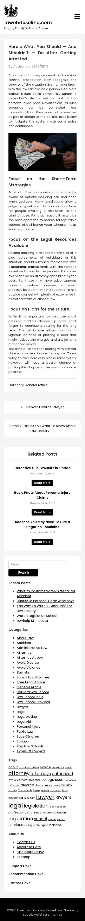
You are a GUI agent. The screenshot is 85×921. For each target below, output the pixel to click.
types (44, 825)
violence (55, 825)
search (61, 819)
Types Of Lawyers (31, 751)
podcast (61, 806)
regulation (20, 818)
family (12, 790)
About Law (25, 638)
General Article (36, 385)
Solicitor (23, 741)
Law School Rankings (33, 702)
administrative (29, 767)
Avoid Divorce (28, 662)
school (40, 819)
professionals (18, 812)
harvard (55, 790)
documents (44, 785)
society (28, 825)
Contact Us (26, 842)
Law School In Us (30, 697)
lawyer (45, 797)
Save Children (28, 736)
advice (45, 767)
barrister (22, 780)
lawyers (63, 797)
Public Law (25, 731)
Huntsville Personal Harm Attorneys (45, 601)
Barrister (24, 672)
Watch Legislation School (37, 615)
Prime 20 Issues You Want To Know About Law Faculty (42, 428)
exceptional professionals (28, 267)
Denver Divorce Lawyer (45, 407)
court (59, 779)
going (45, 790)
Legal (21, 711)
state (36, 825)
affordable (58, 767)
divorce (27, 785)
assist (68, 767)
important (29, 798)
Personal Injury (28, 726)
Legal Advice (27, 716)
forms (36, 790)
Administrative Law (32, 647)
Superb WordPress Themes (42, 915)
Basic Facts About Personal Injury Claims (42, 495)
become (35, 780)
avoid (12, 780)
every (57, 785)
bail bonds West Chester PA (49, 224)
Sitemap (23, 857)
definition (70, 780)
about (13, 767)
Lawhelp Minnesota (32, 620)
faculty (66, 785)
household (15, 798)
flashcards (25, 790)
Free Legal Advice (31, 682)
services (15, 824)
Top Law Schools (30, 746)
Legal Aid (24, 721)
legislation (36, 805)
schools (52, 819)
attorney (19, 773)
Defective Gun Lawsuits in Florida (42, 468)
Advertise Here (29, 847)
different (14, 785)
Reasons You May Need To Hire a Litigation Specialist (42, 524)
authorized (62, 774)
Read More (42, 483)
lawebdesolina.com (28, 22)
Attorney (24, 652)
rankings (35, 812)
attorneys (41, 774)
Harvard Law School (33, 692)
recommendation (54, 812)
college (47, 779)
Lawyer (22, 706)
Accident (24, 642)
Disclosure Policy (30, 852)
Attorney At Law (30, 657)
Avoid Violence (28, 667)
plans (53, 806)
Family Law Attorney (33, 677)
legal (15, 805)
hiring (65, 790)
